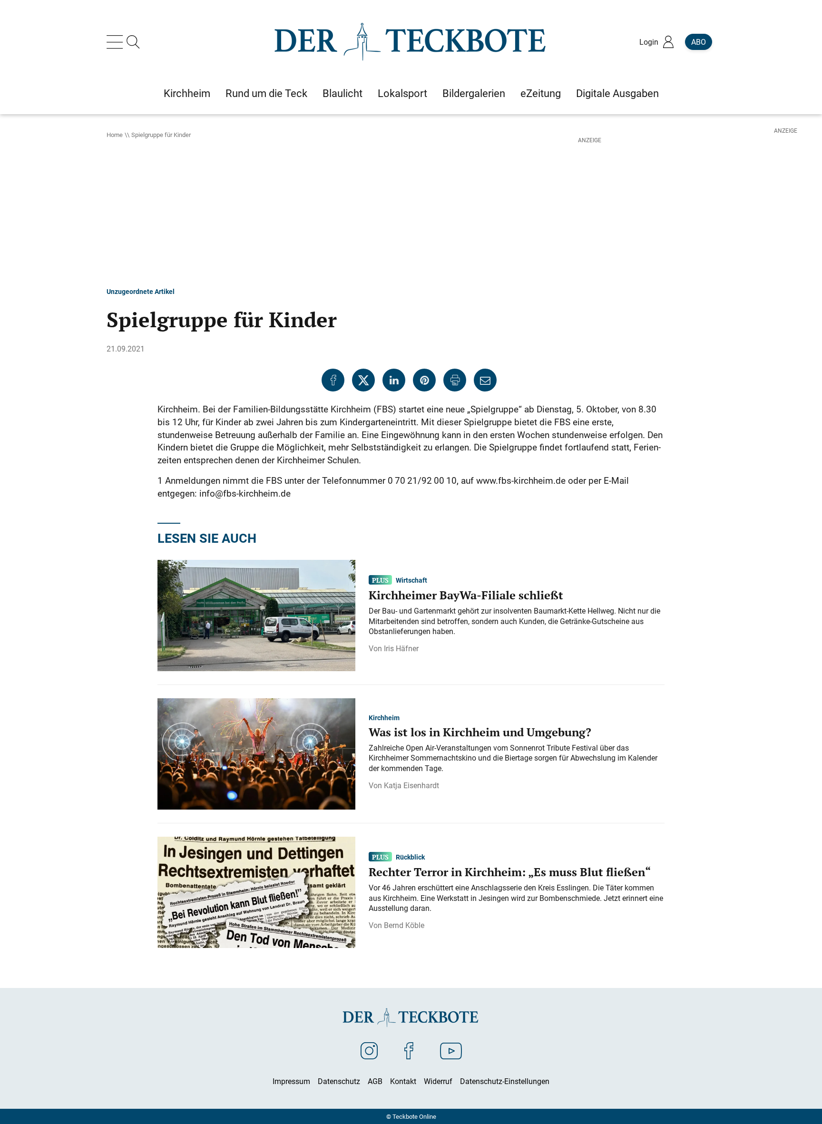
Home (115, 134)
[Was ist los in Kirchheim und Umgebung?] (256, 753)
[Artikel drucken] (454, 380)
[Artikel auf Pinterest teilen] (424, 380)
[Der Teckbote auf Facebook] (408, 1050)
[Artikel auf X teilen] (363, 380)
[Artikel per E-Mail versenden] (485, 380)
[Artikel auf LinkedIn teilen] (393, 380)
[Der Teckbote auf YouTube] (451, 1050)
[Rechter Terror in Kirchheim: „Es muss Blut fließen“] (256, 891)
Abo (698, 42)
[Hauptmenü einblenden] (117, 42)
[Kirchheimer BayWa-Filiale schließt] (256, 614)
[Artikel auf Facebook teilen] (333, 380)
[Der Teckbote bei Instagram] (369, 1050)
